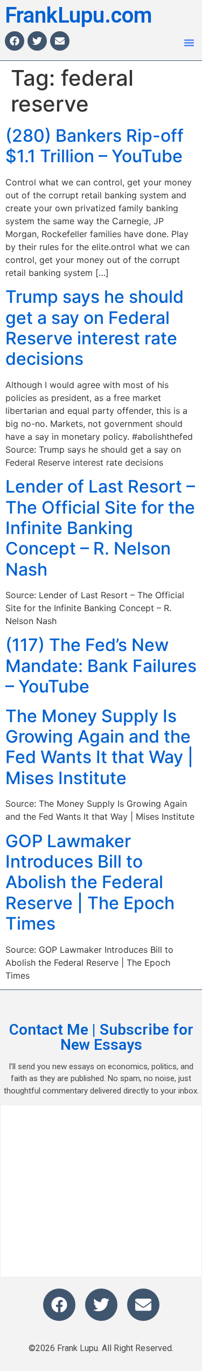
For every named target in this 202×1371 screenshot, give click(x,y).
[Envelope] (59, 41)
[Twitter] (37, 41)
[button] (189, 42)
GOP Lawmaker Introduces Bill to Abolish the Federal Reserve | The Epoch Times (90, 882)
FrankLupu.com (78, 15)
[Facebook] (14, 41)
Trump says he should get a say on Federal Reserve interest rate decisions (94, 327)
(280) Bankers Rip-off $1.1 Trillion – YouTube (94, 146)
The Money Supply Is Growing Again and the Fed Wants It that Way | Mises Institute (99, 746)
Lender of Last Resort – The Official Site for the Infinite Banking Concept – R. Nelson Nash (100, 528)
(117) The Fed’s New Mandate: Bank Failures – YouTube (101, 665)
